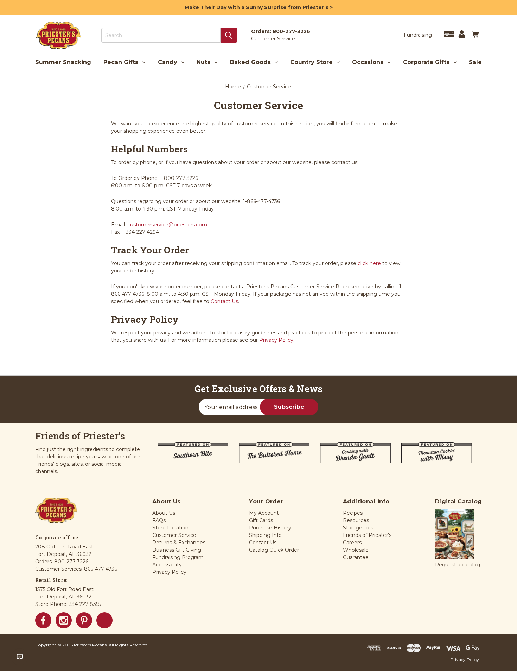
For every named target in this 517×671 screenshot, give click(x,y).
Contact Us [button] (262, 542)
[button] (454, 535)
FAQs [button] (159, 520)
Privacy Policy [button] (169, 572)
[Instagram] (64, 620)
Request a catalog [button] (457, 565)
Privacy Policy (276, 340)
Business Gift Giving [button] (176, 550)
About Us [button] (163, 513)
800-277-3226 (291, 31)
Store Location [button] (170, 528)
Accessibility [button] (167, 565)
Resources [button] (356, 520)
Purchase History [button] (270, 528)
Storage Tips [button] (358, 528)
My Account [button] (264, 513)
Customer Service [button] (174, 535)
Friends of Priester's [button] (367, 535)
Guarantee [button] (356, 557)
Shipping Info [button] (265, 535)
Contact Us (224, 301)
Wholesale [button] (356, 550)
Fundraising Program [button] (178, 557)
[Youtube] (104, 620)
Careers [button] (352, 542)
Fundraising (418, 35)
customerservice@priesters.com (167, 224)
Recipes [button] (353, 513)
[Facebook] (43, 620)
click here (369, 263)
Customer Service (273, 39)
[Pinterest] (84, 620)
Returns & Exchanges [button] (178, 542)
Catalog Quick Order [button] (274, 550)
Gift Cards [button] (261, 520)
